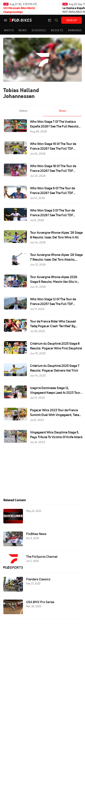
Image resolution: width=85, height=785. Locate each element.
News (62, 111)
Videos (23, 111)
